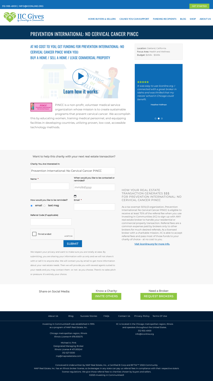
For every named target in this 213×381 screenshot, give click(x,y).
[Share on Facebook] (155, 34)
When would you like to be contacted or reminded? (94, 179)
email (38, 205)
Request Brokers (158, 296)
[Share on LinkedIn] (180, 34)
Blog (183, 19)
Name (34, 179)
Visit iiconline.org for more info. (152, 244)
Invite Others (106, 296)
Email (78, 200)
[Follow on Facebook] (138, 343)
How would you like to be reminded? (49, 200)
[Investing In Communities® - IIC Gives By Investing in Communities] (31, 17)
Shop (193, 19)
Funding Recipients (164, 19)
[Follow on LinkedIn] (151, 343)
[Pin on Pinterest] (173, 34)
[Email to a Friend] (167, 34)
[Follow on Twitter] (145, 343)
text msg (53, 205)
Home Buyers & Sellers (102, 19)
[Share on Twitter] (161, 34)
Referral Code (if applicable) (44, 215)
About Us (205, 19)
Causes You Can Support (134, 19)
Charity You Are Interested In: (45, 164)
